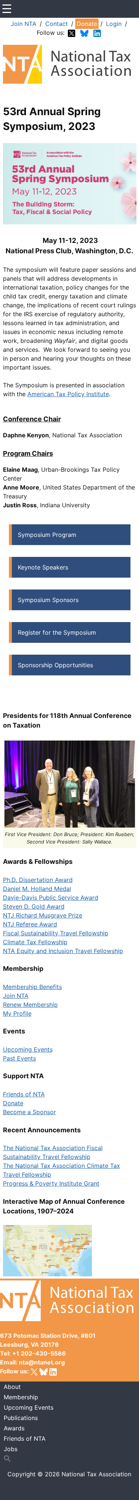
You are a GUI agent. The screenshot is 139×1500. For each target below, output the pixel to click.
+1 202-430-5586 (39, 1353)
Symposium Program (47, 534)
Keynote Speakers (43, 567)
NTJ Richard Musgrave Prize (42, 915)
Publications (21, 1418)
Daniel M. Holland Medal (37, 888)
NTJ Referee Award (30, 924)
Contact (56, 23)
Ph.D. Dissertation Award (38, 879)
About (12, 1386)
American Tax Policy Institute (68, 394)
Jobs (10, 1449)
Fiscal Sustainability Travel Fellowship (55, 933)
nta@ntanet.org (42, 1362)
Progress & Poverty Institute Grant (51, 1183)
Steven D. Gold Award (33, 906)
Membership (21, 1397)
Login (114, 23)
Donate (87, 23)
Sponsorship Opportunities (55, 665)
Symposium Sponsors (48, 600)
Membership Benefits (32, 986)
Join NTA (23, 23)
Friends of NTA (24, 1094)
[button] (69, 1459)
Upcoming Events (28, 1049)
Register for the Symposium (57, 632)
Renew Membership (30, 1004)
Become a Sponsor (29, 1112)
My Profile (17, 1013)
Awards (14, 1428)
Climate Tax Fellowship (35, 942)
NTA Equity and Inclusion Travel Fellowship (63, 951)
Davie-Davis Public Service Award (50, 897)
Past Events (19, 1058)
